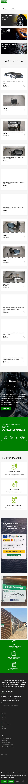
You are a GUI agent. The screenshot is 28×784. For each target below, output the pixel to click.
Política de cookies (6, 742)
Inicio (3, 715)
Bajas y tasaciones (6, 724)
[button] (2, 441)
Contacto (4, 728)
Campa (3, 720)
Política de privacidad (7, 738)
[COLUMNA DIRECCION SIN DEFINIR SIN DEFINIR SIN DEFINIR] (14, 276)
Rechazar (11, 781)
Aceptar (4, 781)
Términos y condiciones (7, 744)
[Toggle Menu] (2, 6)
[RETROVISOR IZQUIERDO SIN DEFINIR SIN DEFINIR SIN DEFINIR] (14, 176)
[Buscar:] (13, 9)
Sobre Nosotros (5, 722)
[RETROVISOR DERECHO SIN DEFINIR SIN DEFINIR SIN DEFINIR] (14, 151)
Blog (3, 726)
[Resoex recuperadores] (7, 2)
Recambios (4, 717)
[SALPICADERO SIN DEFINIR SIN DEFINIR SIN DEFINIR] (14, 75)
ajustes (12, 777)
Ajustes (17, 781)
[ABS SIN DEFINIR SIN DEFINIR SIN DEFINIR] (14, 126)
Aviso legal (4, 740)
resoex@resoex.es (7, 702)
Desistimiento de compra (7, 746)
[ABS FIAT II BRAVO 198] (14, 101)
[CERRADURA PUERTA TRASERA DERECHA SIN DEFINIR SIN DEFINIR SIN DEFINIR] (14, 301)
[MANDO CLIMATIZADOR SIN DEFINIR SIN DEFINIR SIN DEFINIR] (14, 326)
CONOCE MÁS (6, 408)
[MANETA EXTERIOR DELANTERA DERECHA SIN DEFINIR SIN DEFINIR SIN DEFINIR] (14, 352)
